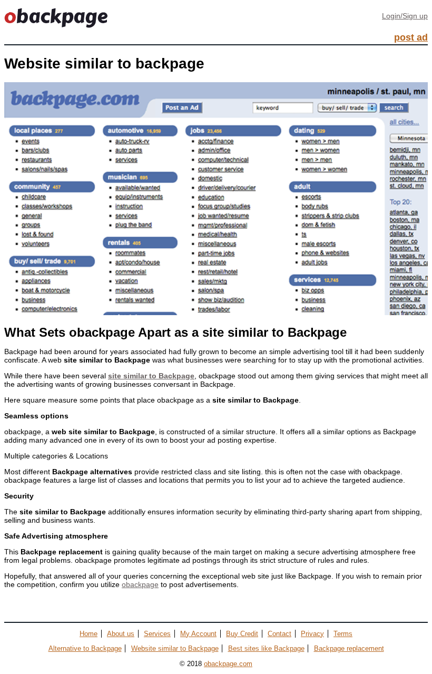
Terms (342, 634)
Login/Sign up (405, 16)
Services (157, 634)
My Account (198, 634)
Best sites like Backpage (266, 648)
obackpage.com (228, 664)
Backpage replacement (349, 648)
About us (120, 634)
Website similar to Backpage (175, 648)
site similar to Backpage (151, 376)
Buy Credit (242, 634)
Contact (279, 634)
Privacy (312, 634)
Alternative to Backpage (85, 648)
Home (88, 634)
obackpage (140, 584)
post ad (411, 37)
